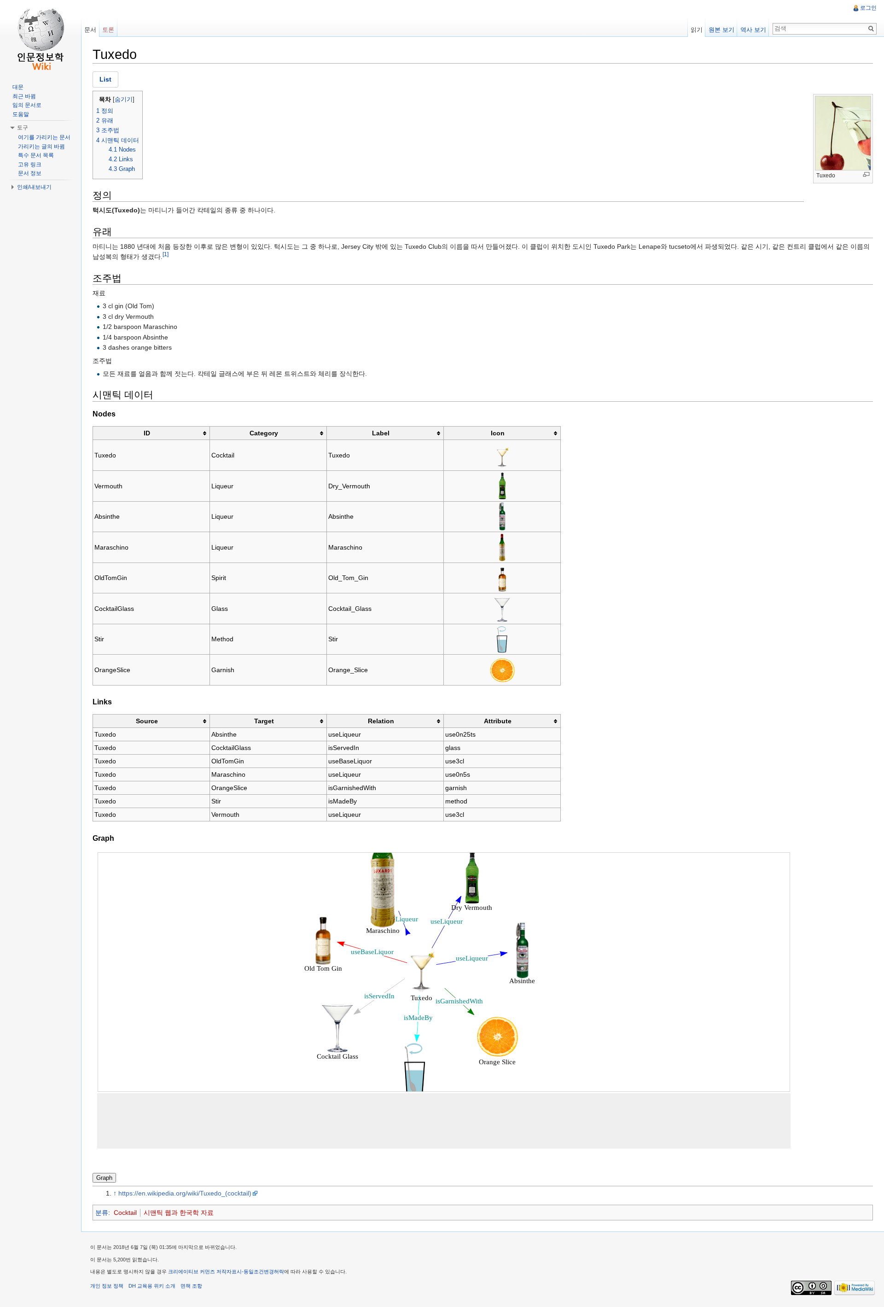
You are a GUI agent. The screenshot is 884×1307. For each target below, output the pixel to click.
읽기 (697, 29)
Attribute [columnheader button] (498, 721)
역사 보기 (753, 29)
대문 (17, 87)
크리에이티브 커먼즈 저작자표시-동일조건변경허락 (226, 1271)
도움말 (20, 114)
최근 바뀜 (24, 96)
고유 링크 (29, 164)
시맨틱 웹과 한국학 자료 (179, 1212)
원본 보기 (721, 29)
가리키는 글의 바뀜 (41, 146)
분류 (101, 1212)
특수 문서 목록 (36, 155)
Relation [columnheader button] (381, 721)
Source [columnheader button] (147, 721)
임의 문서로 (26, 105)
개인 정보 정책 (106, 1286)
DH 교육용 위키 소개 (151, 1286)
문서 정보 (29, 173)
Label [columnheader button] (381, 433)
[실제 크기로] (866, 174)
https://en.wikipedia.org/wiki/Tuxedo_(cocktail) (184, 1193)
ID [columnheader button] (147, 433)
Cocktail (125, 1212)
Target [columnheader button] (264, 721)
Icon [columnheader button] (498, 433)
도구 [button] (22, 127)
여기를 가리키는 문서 (44, 137)
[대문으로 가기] (40, 37)
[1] (166, 255)
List (105, 79)
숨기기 (124, 99)
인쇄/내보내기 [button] (34, 187)
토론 (108, 29)
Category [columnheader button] (264, 433)
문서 (90, 29)
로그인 (868, 8)
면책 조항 (191, 1286)
